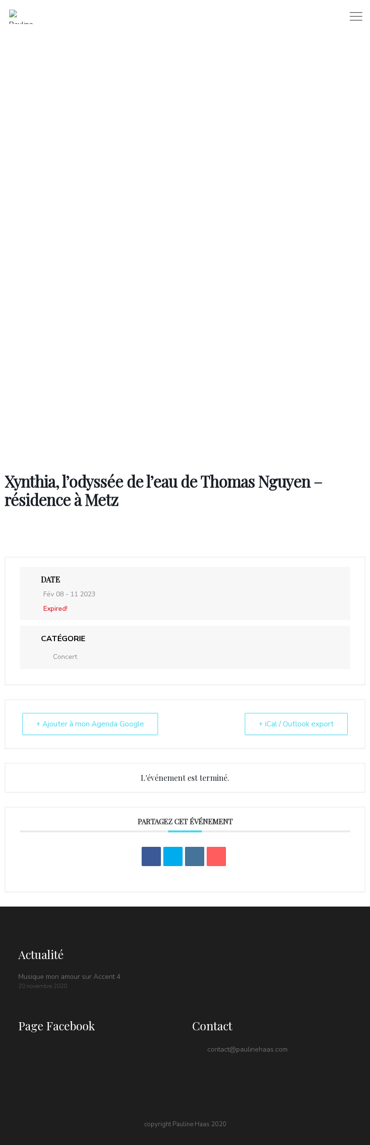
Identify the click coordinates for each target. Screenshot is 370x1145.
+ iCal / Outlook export (296, 724)
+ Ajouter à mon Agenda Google (90, 724)
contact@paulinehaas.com (247, 1049)
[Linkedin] (194, 856)
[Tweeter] (173, 856)
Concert (65, 656)
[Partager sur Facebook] (151, 856)
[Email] (216, 856)
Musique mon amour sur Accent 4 (69, 976)
